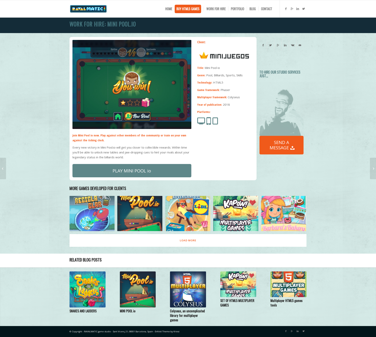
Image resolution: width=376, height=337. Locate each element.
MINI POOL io (128, 310)
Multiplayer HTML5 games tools (286, 302)
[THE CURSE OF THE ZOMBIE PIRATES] (3, 168)
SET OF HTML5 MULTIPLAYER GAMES (237, 302)
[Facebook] (286, 9)
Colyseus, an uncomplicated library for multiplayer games (187, 315)
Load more (188, 240)
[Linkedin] (298, 9)
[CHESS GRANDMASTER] (373, 168)
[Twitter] (303, 9)
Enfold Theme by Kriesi (167, 331)
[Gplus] (292, 9)
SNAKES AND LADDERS (83, 310)
